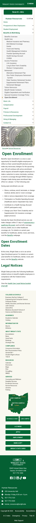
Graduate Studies (11, 301)
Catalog (8, 320)
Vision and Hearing (13, 49)
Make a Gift (18, 443)
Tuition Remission (10, 87)
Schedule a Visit (12, 419)
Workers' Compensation (14, 68)
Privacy (24, 516)
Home (5, 22)
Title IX (8, 357)
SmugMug (12, 371)
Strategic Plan (10, 342)
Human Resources (14, 148)
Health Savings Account (14, 56)
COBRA (9, 58)
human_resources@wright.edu (15, 504)
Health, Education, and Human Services (18, 303)
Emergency (16, 516)
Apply (18, 432)
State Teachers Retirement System (18, 80)
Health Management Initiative (16, 51)
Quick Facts (9, 338)
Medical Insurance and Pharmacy (18, 41)
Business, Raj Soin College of (15, 297)
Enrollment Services (12, 383)
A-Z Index (18, 426)
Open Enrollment (10, 97)
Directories (9, 365)
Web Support (18, 520)
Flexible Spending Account (15, 53)
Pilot (7, 369)
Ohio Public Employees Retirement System (18, 76)
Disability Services (11, 381)
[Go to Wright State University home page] (13, 3)
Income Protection (10, 61)
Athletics (11, 328)
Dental (8, 46)
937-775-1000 (18, 473)
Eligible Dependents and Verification (17, 92)
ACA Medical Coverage (14, 44)
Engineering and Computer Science (17, 299)
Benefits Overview (10, 37)
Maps (7, 367)
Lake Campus (10, 305)
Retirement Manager (13, 85)
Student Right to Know (13, 355)
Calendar (8, 363)
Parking (8, 390)
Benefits (10, 235)
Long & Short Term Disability (16, 66)
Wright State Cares (18, 448)
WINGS (8, 373)
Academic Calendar (12, 318)
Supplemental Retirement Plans (17, 83)
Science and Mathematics (14, 312)
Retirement (8, 71)
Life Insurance (11, 63)
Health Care (8, 39)
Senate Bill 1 (9, 352)
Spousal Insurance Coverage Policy (16, 95)
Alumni (11, 326)
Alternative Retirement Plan (16, 73)
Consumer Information (13, 348)
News (7, 336)
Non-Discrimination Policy (14, 350)
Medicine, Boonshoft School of (15, 310)
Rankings (8, 340)
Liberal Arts (9, 308)
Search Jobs (18, 12)
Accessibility (19, 511)
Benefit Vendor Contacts (13, 90)
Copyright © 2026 (7, 511)
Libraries (8, 387)
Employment (18, 437)
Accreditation (10, 334)
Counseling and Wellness (13, 379)
